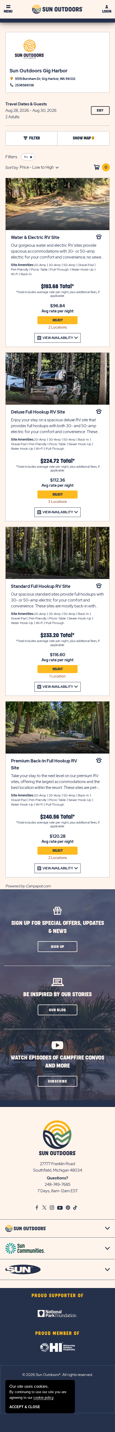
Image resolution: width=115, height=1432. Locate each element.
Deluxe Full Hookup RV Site (38, 412)
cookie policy (43, 1398)
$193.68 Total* (57, 286)
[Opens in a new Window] (57, 1313)
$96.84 (57, 306)
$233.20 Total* (57, 635)
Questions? (57, 1178)
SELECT (57, 320)
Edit (103, 112)
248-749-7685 (58, 1184)
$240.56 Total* (57, 817)
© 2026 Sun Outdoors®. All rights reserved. (57, 1374)
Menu (8, 11)
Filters (11, 157)
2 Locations (57, 327)
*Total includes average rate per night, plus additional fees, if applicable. (57, 294)
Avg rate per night (57, 311)
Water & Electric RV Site (35, 237)
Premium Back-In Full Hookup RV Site (44, 764)
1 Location (57, 676)
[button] (57, 946)
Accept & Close (24, 1407)
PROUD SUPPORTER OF (58, 1296)
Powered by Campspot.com (28, 886)
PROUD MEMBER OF (57, 1333)
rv (26, 157)
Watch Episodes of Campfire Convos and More (57, 1062)
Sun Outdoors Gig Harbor (38, 71)
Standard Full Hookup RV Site (40, 586)
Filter (34, 138)
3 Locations (57, 501)
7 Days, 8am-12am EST (57, 1191)
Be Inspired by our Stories (57, 994)
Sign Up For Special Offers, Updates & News (57, 927)
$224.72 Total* (57, 461)
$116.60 (57, 655)
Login (106, 11)
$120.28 (58, 836)
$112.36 (57, 480)
